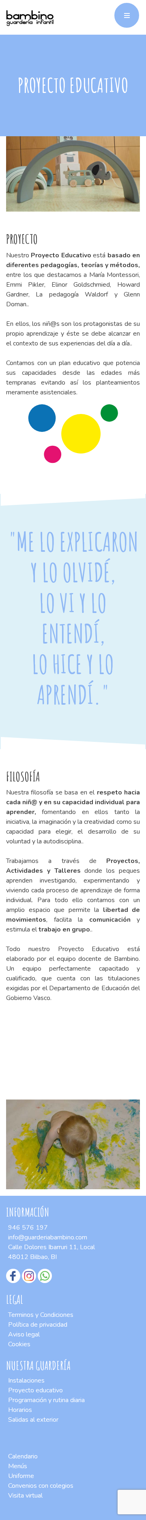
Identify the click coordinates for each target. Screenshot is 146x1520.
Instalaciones (26, 1380)
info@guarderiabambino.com (47, 1237)
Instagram (29, 1276)
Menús (17, 1466)
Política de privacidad (37, 1324)
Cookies (19, 1344)
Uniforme (21, 1475)
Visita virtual (25, 1495)
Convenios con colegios (40, 1485)
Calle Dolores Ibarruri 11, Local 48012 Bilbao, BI (51, 1252)
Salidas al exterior (33, 1419)
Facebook (13, 1276)
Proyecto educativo (35, 1390)
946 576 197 (28, 1227)
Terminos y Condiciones (40, 1314)
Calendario (23, 1456)
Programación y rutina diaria (46, 1400)
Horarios (20, 1409)
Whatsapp (45, 1276)
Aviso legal (24, 1334)
